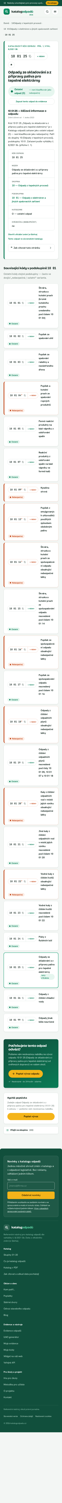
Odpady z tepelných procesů (26, 23)
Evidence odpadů (12, 1330)
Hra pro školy (10, 1378)
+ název (41, 56)
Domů (6, 23)
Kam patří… (9, 1289)
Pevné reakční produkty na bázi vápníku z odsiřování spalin (46, 429)
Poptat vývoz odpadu (27, 1073)
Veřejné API (9, 1362)
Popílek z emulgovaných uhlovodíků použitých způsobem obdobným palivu (47, 519)
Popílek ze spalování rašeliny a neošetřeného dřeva (46, 362)
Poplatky (8, 1295)
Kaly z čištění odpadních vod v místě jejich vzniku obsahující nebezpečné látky (47, 803)
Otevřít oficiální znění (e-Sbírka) (22, 234)
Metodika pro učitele (14, 1384)
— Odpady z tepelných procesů (30, 185)
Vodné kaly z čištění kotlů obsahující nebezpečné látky (47, 881)
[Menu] (55, 11)
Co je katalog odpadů (14, 1261)
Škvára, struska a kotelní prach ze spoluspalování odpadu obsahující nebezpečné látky (47, 562)
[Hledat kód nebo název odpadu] (47, 11)
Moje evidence (11, 1343)
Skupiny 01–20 (11, 1254)
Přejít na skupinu (21, 1130)
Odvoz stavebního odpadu (17, 1308)
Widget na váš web (13, 1356)
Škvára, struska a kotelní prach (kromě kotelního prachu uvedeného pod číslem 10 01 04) (46, 302)
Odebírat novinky (31, 1195)
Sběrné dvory (10, 1302)
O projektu (9, 1390)
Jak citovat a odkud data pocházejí (21, 1274)
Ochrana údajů (26, 1416)
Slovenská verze (11, 1416)
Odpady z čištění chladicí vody (46, 998)
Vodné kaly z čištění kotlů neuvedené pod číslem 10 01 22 (46, 913)
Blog (6, 1315)
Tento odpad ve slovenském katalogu (25, 238)
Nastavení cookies (43, 1416)
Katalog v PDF (11, 1267)
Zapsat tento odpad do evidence (31, 101)
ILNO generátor (11, 1337)
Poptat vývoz (31, 1116)
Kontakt (8, 1397)
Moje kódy (9, 1349)
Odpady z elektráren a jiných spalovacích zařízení (30, 29)
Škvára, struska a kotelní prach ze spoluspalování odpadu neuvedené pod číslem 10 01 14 (46, 608)
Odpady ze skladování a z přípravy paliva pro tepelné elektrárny (46, 964)
